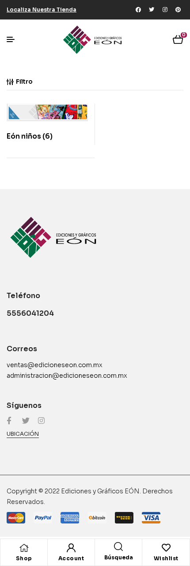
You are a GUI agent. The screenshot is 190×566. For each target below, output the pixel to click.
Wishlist (166, 558)
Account (71, 558)
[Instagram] (165, 9)
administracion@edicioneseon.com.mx (67, 376)
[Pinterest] (178, 9)
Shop (24, 558)
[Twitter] (151, 9)
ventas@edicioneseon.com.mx (55, 365)
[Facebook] (138, 9)
